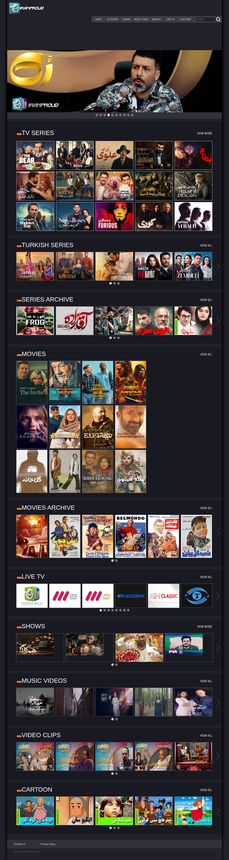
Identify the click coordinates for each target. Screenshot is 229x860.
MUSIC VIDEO (141, 19)
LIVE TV (170, 19)
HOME (98, 19)
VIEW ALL (206, 245)
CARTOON (185, 19)
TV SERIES (112, 19)
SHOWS (127, 19)
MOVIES (156, 19)
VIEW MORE (204, 133)
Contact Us (19, 844)
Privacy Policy (48, 844)
